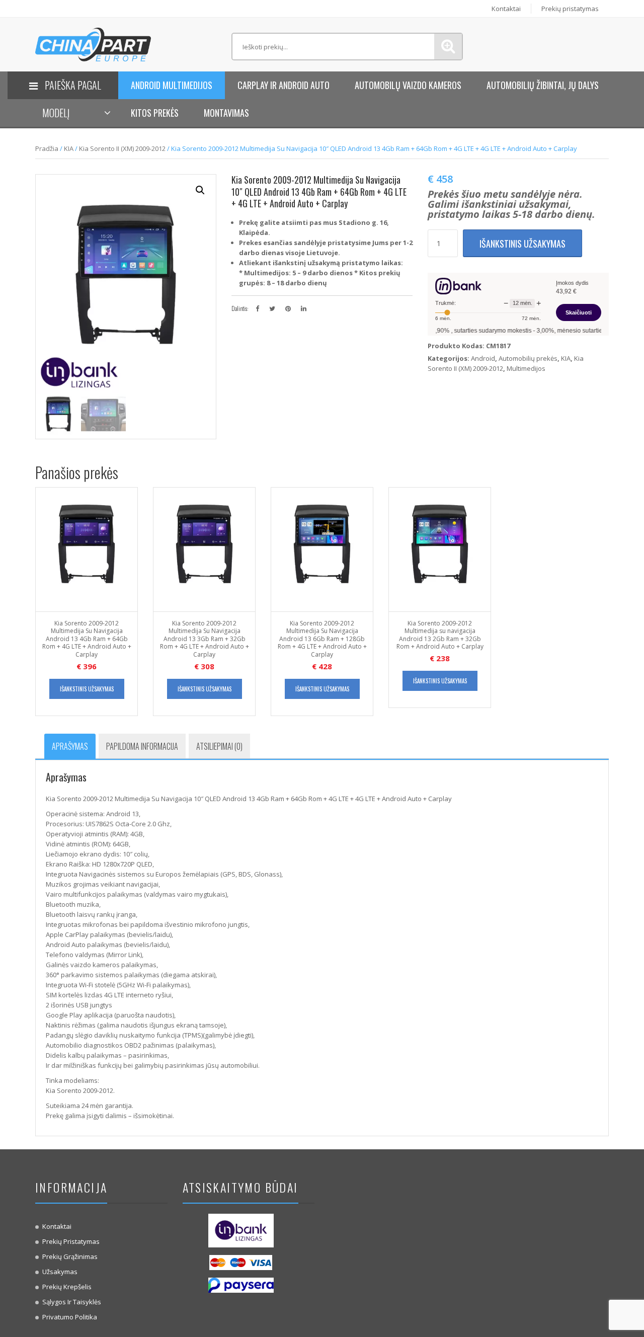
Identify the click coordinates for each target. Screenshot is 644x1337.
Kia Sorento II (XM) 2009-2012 (122, 148)
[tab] (70, 746)
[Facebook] (257, 308)
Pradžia (46, 148)
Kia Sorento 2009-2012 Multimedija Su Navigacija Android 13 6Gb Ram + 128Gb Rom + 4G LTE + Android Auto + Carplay (322, 639)
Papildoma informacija (142, 746)
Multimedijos (526, 368)
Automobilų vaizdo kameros (408, 85)
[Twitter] (272, 308)
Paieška (448, 46)
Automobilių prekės (528, 358)
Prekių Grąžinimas (70, 1256)
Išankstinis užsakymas (522, 243)
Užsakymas (59, 1271)
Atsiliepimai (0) (219, 746)
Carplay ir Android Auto (283, 85)
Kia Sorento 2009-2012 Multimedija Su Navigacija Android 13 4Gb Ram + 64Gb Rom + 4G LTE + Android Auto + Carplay (86, 639)
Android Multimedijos (171, 85)
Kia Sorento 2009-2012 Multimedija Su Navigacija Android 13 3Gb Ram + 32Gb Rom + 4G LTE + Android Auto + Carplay (204, 639)
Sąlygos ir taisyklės (71, 1301)
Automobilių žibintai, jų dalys (543, 85)
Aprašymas (70, 746)
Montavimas (226, 112)
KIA (68, 148)
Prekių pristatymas (570, 8)
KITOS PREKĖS (155, 112)
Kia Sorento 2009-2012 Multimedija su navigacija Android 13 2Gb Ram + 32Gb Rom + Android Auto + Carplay (440, 635)
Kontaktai (506, 8)
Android (483, 358)
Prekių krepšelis (67, 1286)
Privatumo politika (69, 1316)
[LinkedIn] (303, 308)
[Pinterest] (288, 308)
